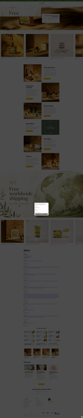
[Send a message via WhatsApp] (82, 417)
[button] (41, 207)
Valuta (35, 211)
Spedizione (36, 206)
